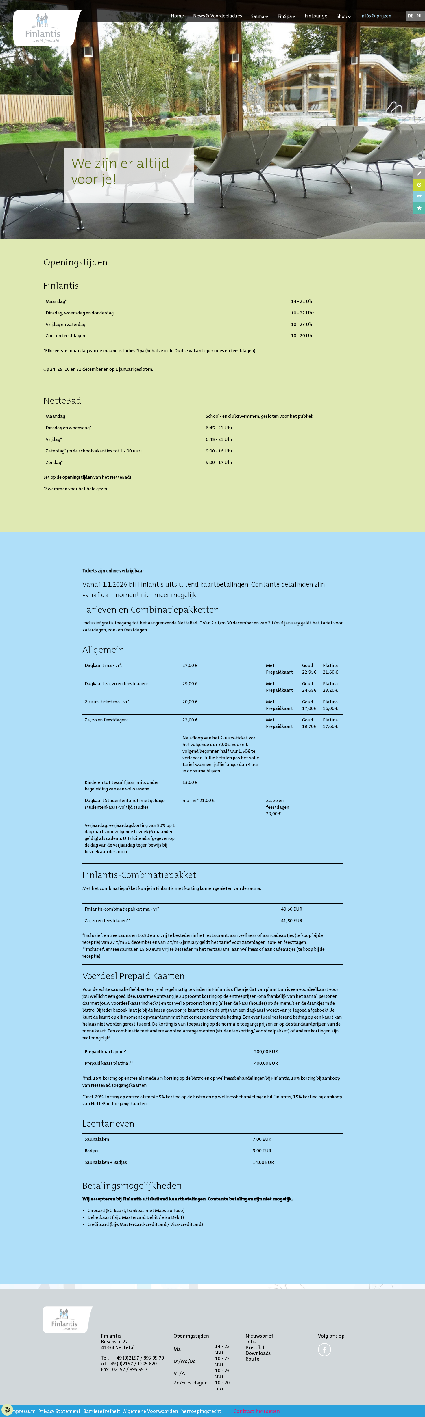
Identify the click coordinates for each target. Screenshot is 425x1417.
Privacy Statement (59, 1411)
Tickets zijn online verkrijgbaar (113, 571)
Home (177, 16)
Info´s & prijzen (375, 16)
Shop (342, 16)
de (411, 16)
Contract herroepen (257, 1411)
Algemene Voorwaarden (150, 1411)
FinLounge (316, 16)
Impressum (23, 1411)
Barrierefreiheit (102, 1411)
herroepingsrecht (201, 1411)
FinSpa (285, 16)
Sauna (258, 16)
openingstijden (77, 477)
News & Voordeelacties (217, 16)
